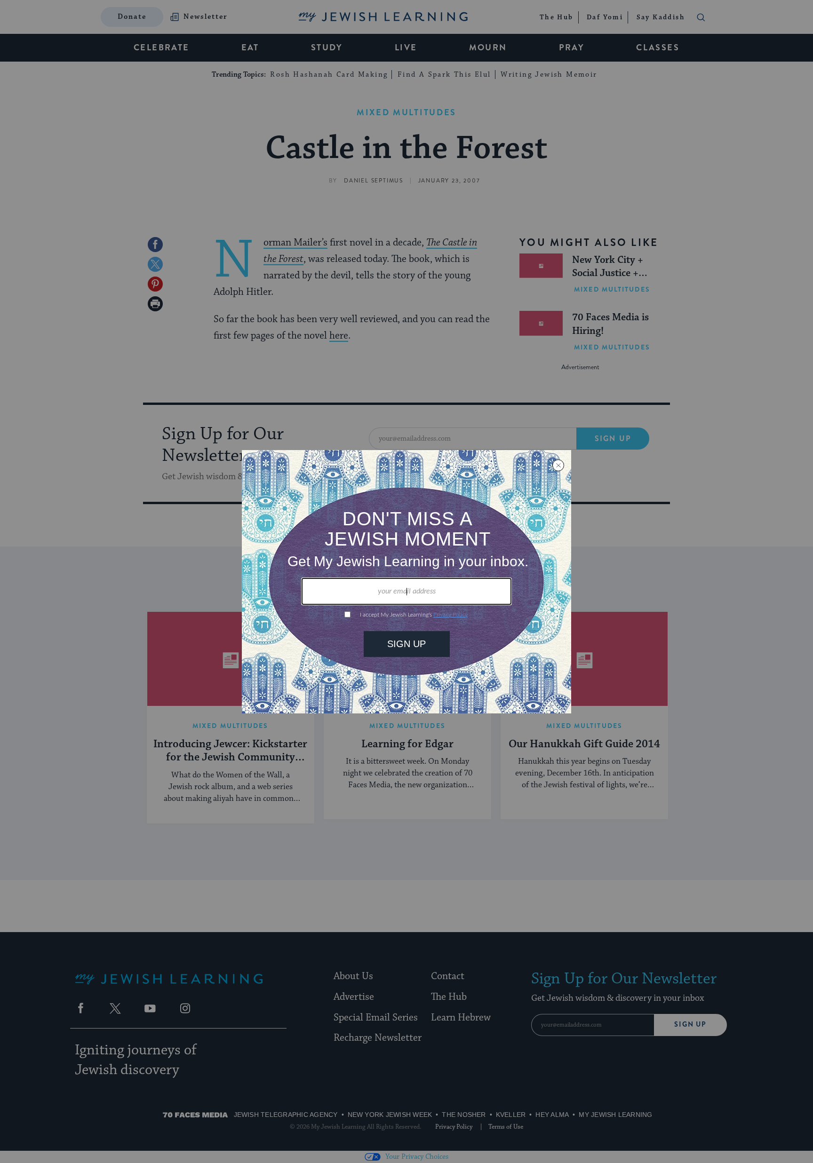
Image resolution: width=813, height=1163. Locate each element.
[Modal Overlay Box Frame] (406, 581)
